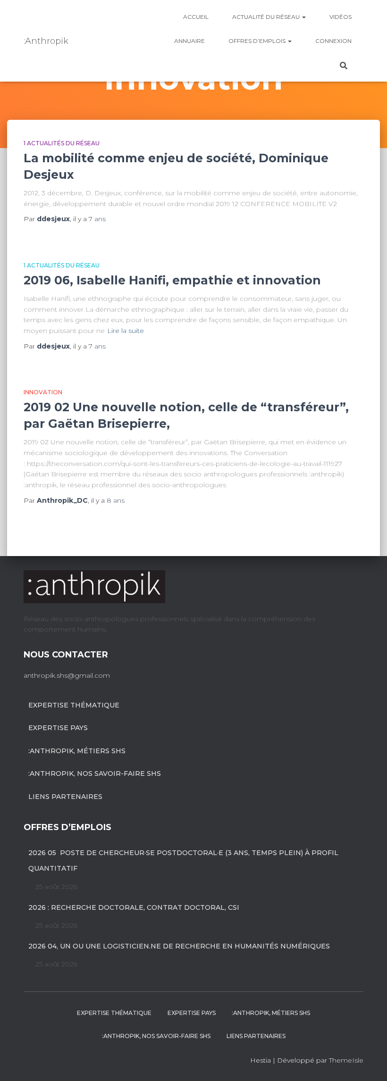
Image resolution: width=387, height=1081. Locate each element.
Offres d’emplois (257, 40)
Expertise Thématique (73, 705)
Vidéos (340, 16)
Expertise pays (58, 727)
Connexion (333, 40)
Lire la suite (125, 330)
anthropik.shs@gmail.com (67, 675)
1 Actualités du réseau (62, 143)
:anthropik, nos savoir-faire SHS (94, 773)
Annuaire (189, 40)
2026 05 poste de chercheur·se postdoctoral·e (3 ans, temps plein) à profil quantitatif (183, 860)
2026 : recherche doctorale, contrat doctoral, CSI (133, 907)
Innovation (43, 392)
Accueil (196, 16)
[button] (303, 16)
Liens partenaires (65, 796)
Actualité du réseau (266, 16)
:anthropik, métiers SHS (77, 751)
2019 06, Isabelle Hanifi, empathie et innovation (172, 280)
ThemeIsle (346, 1060)
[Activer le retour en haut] (368, 1062)
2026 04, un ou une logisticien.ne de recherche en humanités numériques (179, 946)
